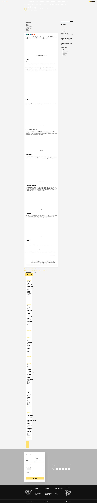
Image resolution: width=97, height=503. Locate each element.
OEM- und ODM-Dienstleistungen (47, 490)
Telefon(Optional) (28, 460)
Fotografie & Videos (47, 494)
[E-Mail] (31, 34)
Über (36, 489)
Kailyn (26, 10)
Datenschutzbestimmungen (45, 501)
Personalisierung (64, 25)
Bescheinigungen (37, 494)
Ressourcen (56, 494)
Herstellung (56, 492)
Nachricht (27, 471)
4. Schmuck (27, 27)
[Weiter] (31, 274)
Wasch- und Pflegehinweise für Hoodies (66, 37)
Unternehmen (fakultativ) (39, 460)
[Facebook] (26, 34)
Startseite (30, 1)
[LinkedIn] (30, 34)
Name (27, 457)
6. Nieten (27, 29)
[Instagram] (72, 501)
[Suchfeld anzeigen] (69, 1)
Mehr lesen (29, 330)
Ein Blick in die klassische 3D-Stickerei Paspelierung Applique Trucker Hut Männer (35, 270)
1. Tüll (27, 24)
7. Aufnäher (28, 30)
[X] (28, 34)
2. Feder (27, 25)
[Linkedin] (67, 501)
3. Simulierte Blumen (29, 26)
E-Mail (37, 457)
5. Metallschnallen (28, 28)
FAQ (56, 1)
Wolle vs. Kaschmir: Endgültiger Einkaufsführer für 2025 (31, 286)
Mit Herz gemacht (37, 492)
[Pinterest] (32, 34)
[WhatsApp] (27, 34)
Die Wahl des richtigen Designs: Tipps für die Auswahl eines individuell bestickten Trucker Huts (30, 315)
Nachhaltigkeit (53, 1)
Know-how (26, 9)
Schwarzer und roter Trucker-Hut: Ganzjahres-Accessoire (32, 268)
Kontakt (63, 1)
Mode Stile (63, 26)
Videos (56, 493)
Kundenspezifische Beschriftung (47, 496)
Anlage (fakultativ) (28, 467)
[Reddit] (34, 34)
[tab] (27, 441)
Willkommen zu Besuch (38, 493)
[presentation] (29, 277)
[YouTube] (69, 501)
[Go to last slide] (27, 274)
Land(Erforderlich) (29, 464)
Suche (71, 21)
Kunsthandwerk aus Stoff (48, 493)
